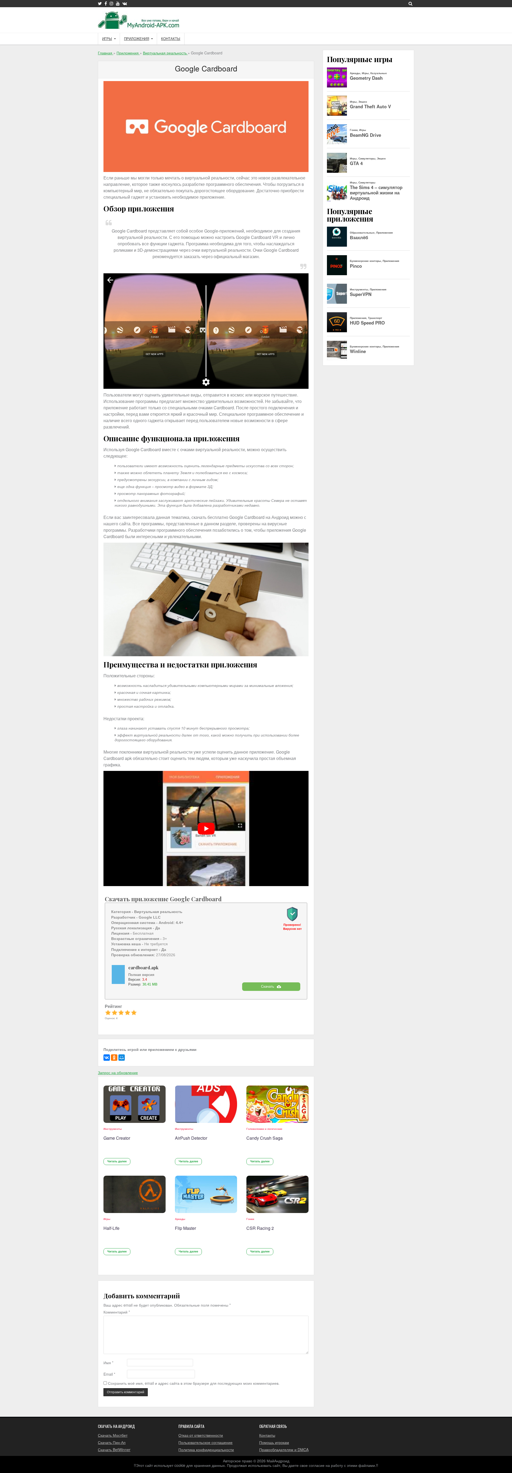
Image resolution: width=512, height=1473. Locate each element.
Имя (108, 1362)
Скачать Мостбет (112, 1435)
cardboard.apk (143, 967)
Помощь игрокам (274, 1442)
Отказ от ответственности (200, 1435)
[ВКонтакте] (106, 1057)
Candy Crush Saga (264, 1137)
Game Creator (116, 1137)
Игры (107, 39)
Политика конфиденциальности (206, 1449)
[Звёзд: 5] (134, 1012)
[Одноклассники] (114, 1057)
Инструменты (112, 1129)
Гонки (250, 1219)
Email (109, 1374)
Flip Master (185, 1228)
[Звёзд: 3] (121, 1012)
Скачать (267, 986)
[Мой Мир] (121, 1057)
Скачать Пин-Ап (112, 1442)
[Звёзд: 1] (108, 1012)
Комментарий (116, 1312)
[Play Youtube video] (206, 828)
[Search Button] (411, 3)
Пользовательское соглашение (205, 1442)
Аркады (180, 1219)
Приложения (136, 39)
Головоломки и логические (264, 1129)
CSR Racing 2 (260, 1228)
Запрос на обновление (118, 1072)
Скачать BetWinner (114, 1449)
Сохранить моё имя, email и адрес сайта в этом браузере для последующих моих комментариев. (193, 1383)
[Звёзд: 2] (114, 1012)
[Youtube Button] (118, 3)
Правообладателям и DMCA (284, 1449)
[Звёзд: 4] (127, 1012)
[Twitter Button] (100, 3)
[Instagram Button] (111, 3)
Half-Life (111, 1228)
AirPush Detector (191, 1137)
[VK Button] (124, 3)
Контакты (170, 39)
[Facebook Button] (106, 3)
